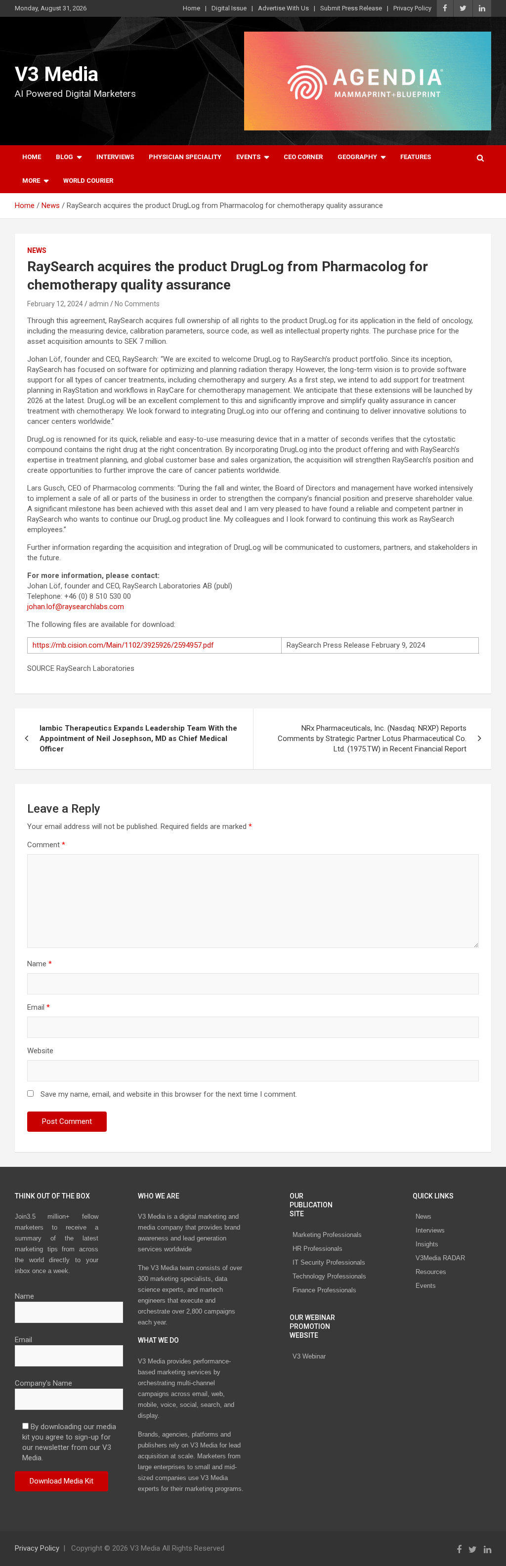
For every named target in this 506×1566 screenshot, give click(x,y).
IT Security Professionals (329, 1262)
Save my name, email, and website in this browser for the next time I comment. (169, 1094)
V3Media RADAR (440, 1258)
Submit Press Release (351, 8)
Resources (431, 1272)
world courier (88, 180)
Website (40, 1050)
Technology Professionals (329, 1276)
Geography (357, 157)
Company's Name (43, 1383)
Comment (46, 844)
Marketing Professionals (327, 1234)
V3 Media (56, 74)
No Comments (137, 304)
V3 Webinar (309, 1356)
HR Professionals (317, 1248)
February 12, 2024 (55, 304)
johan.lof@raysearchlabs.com (75, 606)
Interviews (115, 157)
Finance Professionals (324, 1290)
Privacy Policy (412, 8)
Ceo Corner (303, 157)
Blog (64, 157)
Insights (427, 1244)
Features (415, 157)
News (36, 250)
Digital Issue (229, 8)
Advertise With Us (283, 8)
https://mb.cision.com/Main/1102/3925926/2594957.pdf (123, 645)
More (31, 180)
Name (39, 963)
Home (191, 8)
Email (38, 1007)
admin (99, 304)
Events (248, 157)
